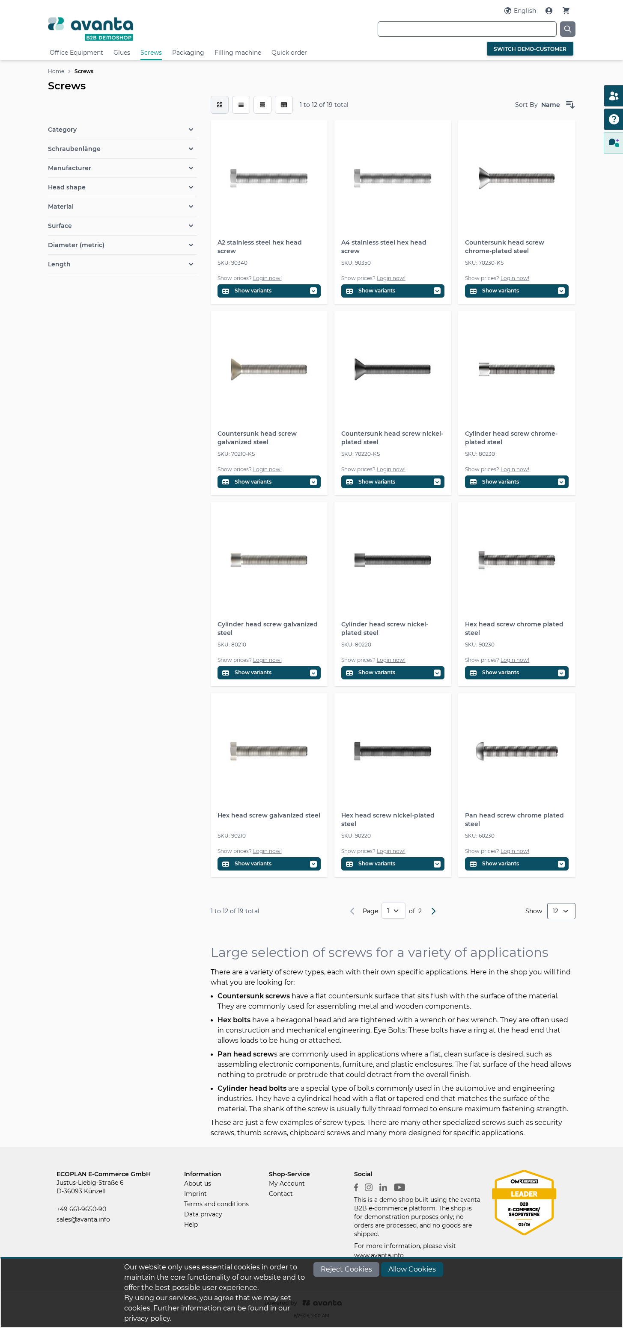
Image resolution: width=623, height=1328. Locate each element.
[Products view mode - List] (241, 105)
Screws (151, 52)
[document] (312, 1293)
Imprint (195, 1194)
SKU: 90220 (356, 835)
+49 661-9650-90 (81, 1209)
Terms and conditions (216, 1204)
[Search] (567, 29)
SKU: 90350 (356, 263)
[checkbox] (220, 105)
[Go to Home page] (136, 29)
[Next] (433, 911)
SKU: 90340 (232, 263)
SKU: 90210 (232, 835)
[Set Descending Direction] (570, 105)
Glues (121, 52)
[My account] (550, 10)
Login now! (267, 278)
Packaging (188, 52)
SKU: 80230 (480, 454)
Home (56, 71)
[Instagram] (369, 1187)
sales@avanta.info (83, 1219)
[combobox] (467, 29)
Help (191, 1224)
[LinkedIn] (383, 1187)
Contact (281, 1194)
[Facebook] (356, 1187)
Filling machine (238, 52)
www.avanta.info (379, 1255)
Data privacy (203, 1214)
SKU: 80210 (232, 644)
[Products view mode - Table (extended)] (284, 105)
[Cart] (566, 10)
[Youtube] (399, 1187)
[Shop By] (122, 111)
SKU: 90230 (480, 644)
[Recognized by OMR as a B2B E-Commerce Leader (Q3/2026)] (524, 1202)
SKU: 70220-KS (360, 454)
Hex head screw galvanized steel (269, 815)
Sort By (526, 105)
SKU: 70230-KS (484, 263)
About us (197, 1183)
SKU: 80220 (356, 644)
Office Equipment (76, 52)
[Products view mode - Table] (262, 105)
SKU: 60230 (480, 835)
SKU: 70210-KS (236, 454)
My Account (287, 1183)
